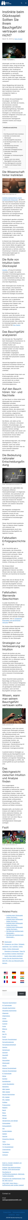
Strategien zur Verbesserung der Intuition (14, 156)
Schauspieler (6, 1123)
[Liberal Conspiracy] (6, 3)
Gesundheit (6, 1060)
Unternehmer (6, 1149)
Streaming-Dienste (8, 1139)
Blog (3, 1031)
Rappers (4, 1107)
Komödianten (6, 1081)
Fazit (6, 167)
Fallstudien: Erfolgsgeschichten (13, 149)
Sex (3, 1128)
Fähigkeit (21, 944)
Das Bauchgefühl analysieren (13, 140)
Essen (4, 1037)
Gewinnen (5, 946)
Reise (4, 1113)
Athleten (5, 1021)
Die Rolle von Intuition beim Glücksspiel (12, 137)
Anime (4, 1018)
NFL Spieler (6, 1097)
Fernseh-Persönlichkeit (9, 1039)
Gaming (4, 1047)
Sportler (4, 1136)
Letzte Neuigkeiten (8, 1084)
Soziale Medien (7, 1131)
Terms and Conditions (19, 1212)
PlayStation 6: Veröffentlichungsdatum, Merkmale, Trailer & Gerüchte (13, 1174)
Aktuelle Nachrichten (8, 1008)
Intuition (4, 270)
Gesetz (4, 1058)
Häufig (4, 1065)
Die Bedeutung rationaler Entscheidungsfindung (12, 146)
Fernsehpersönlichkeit (9, 1044)
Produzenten (6, 1105)
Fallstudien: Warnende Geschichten (10, 152)
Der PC (4, 1034)
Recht (4, 1110)
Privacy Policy (7, 1212)
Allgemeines (6, 1016)
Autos (4, 1026)
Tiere (4, 1141)
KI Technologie (6, 1073)
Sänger (4, 1118)
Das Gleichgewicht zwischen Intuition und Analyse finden (13, 164)
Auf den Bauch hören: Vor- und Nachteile (13, 142)
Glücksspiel (8, 942)
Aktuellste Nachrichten (9, 1010)
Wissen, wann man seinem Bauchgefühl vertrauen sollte (13, 160)
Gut (10, 946)
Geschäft (5, 1055)
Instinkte (15, 946)
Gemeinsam (6, 1050)
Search (4, 990)
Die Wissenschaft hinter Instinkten (14, 134)
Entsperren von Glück (11, 944)
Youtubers (5, 1152)
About (17, 1214)
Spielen (4, 1134)
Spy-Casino (16, 325)
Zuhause (5, 1155)
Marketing (5, 1086)
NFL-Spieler (6, 1100)
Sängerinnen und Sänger (10, 1120)
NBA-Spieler (6, 1092)
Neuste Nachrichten (8, 1094)
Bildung (4, 1029)
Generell (5, 1052)
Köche (4, 1076)
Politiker (4, 1102)
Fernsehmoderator (8, 1042)
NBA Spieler (6, 1089)
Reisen (4, 1115)
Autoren (4, 1024)
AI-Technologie (7, 1005)
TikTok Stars (6, 1144)
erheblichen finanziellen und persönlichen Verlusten (12, 620)
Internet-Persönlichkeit (9, 1071)
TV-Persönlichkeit (7, 1147)
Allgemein (5, 1013)
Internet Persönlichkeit (9, 1068)
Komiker (4, 1079)
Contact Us (12, 1214)
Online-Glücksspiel (13, 949)
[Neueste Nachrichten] (9, 1003)
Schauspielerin (6, 1126)
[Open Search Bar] (21, 3)
